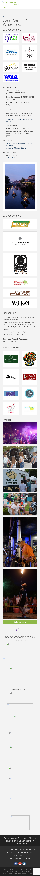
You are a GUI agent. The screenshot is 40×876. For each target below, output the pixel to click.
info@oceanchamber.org (21, 858)
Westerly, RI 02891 (21, 852)
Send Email (10, 158)
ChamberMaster (25, 873)
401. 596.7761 (21, 855)
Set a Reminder (20, 622)
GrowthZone (7, 873)
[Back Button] (4, 17)
